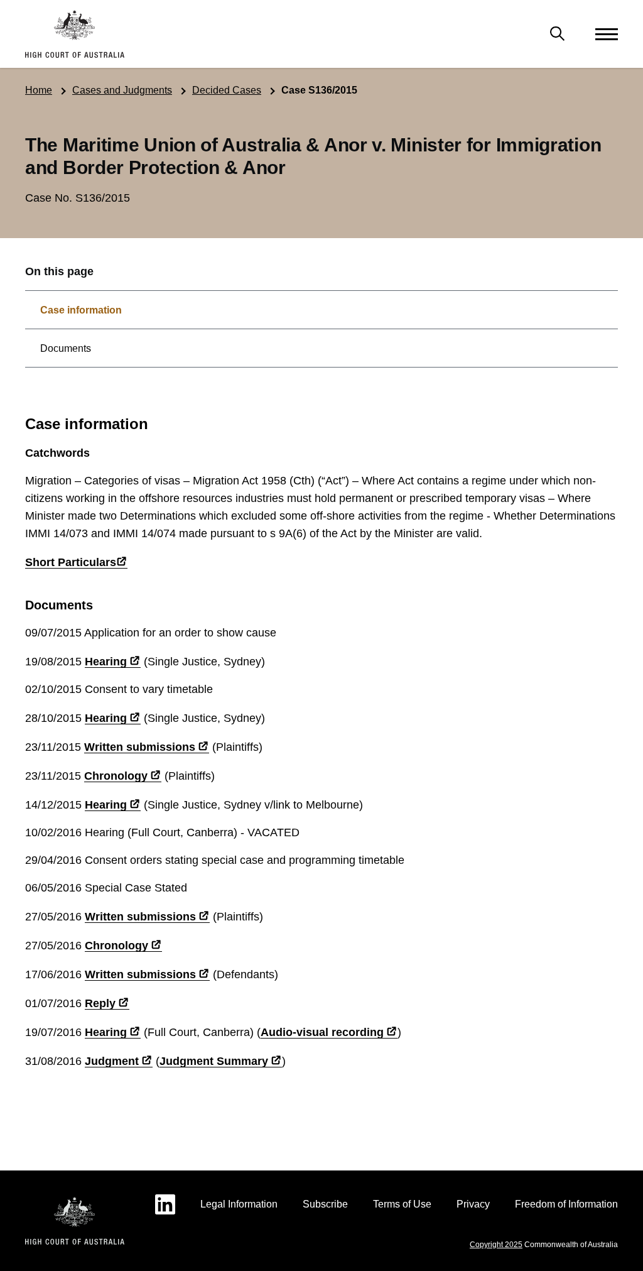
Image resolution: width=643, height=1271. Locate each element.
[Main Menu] (557, 34)
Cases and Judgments (122, 90)
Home (38, 90)
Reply (100, 1003)
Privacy (473, 1204)
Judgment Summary (213, 1061)
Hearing (106, 661)
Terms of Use (402, 1204)
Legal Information (239, 1204)
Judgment (112, 1061)
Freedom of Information (566, 1204)
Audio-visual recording (322, 1032)
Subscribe (325, 1204)
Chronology (116, 776)
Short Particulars (70, 562)
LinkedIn (165, 1204)
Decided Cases (226, 90)
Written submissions (139, 747)
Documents (65, 348)
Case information (81, 310)
